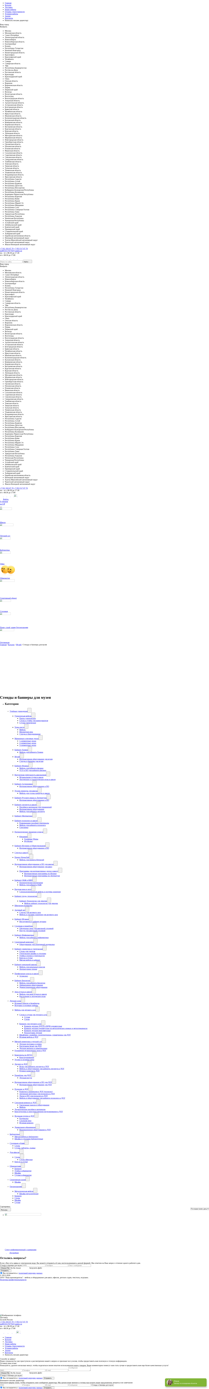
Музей (18, 645)
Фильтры (4, 1210)
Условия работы (11, 14)
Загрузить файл (35, 1268)
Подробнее (14, 1253)
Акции (8, 16)
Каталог (8, 5)
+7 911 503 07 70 (7, 249)
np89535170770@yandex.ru (11, 251)
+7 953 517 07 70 (21, 249)
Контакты (9, 18)
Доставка (8, 7)
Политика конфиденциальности (13, 1280)
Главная (8, 3)
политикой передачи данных (30, 1273)
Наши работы (10, 9)
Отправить (5, 1271)
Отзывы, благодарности (15, 12)
